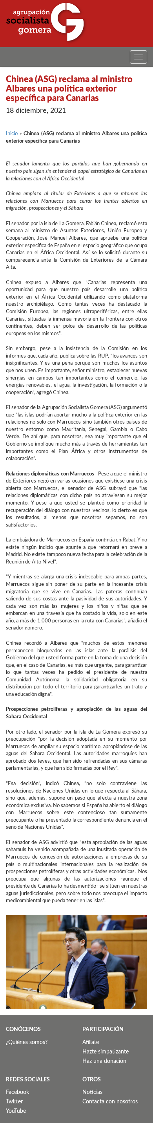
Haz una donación (104, 1061)
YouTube (16, 1111)
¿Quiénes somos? (26, 1042)
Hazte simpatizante (105, 1052)
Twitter (14, 1102)
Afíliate (90, 1042)
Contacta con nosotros (110, 1102)
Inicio (12, 133)
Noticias (92, 1092)
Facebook (17, 1092)
